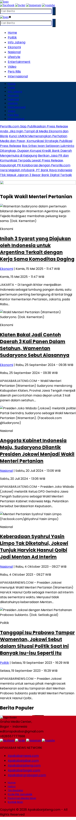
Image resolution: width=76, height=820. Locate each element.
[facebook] (7, 5)
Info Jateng (16, 42)
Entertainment (19, 62)
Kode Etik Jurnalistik (20, 794)
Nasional (14, 52)
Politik (12, 37)
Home (12, 32)
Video (12, 66)
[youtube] (48, 5)
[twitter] (20, 5)
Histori (12, 786)
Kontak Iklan (15, 802)
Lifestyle (14, 57)
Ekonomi (14, 47)
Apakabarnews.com (23, 755)
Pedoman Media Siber (22, 798)
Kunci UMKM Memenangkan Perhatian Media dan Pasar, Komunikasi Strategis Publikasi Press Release (36, 141)
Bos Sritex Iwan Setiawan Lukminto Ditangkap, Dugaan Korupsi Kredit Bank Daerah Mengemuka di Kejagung (37, 151)
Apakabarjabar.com (23, 760)
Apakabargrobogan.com (27, 775)
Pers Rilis (14, 71)
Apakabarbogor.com (24, 770)
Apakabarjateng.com (24, 765)
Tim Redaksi (15, 790)
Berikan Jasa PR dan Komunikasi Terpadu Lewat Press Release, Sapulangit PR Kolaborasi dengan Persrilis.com (35, 160)
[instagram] (33, 5)
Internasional (18, 76)
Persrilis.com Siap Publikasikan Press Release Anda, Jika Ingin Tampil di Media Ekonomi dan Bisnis (34, 131)
